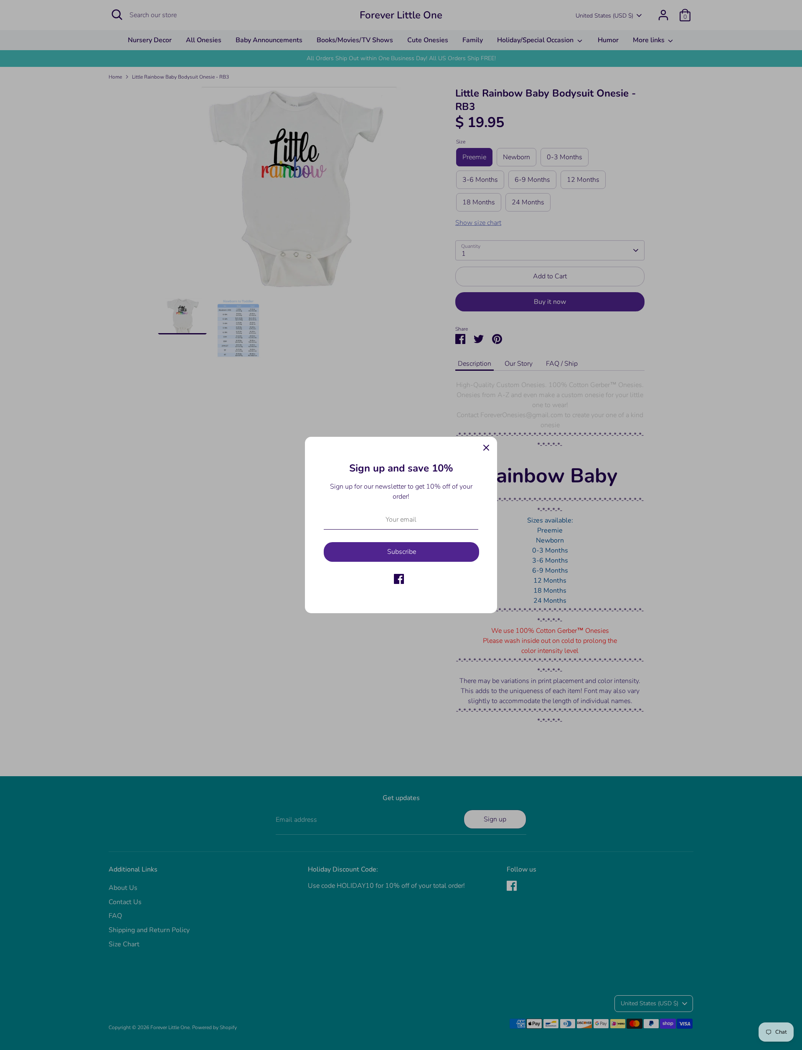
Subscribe (401, 551)
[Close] (486, 447)
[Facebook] (399, 579)
